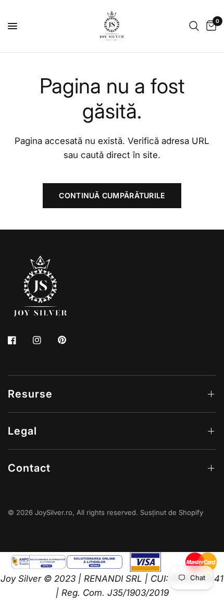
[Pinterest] (69, 340)
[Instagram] (44, 340)
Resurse (30, 394)
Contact (29, 468)
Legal (22, 431)
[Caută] (194, 26)
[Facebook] (19, 340)
